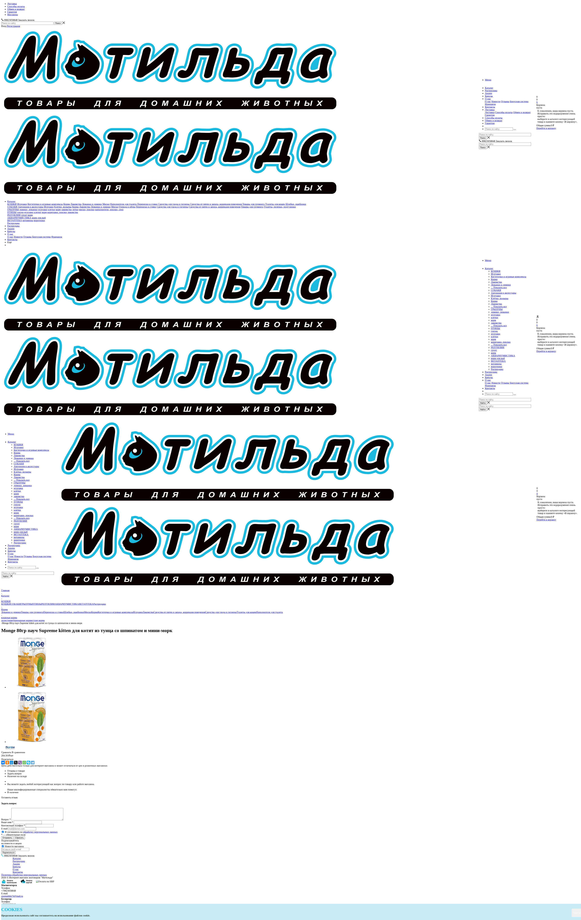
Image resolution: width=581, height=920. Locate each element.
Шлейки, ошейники (296, 204)
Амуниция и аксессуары (30, 207)
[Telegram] (32, 762)
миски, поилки (86, 209)
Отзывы (505, 101)
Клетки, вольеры (63, 207)
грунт (24, 215)
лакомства (66, 209)
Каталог (11, 201)
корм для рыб (39, 217)
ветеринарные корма (21, 620)
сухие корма (38, 620)
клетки (51, 209)
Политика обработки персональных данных (24, 875)
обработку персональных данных (40, 832)
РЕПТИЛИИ (14, 215)
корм (58, 209)
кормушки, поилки (57, 212)
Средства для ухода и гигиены (174, 204)
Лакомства (76, 204)
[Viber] (20, 762)
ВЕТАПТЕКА (14, 220)
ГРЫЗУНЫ (13, 209)
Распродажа (13, 223)
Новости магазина (14, 846)
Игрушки (22, 204)
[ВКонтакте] (3, 762)
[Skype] (28, 762)
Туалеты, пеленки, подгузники (280, 207)
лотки (75, 209)
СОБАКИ (12, 207)
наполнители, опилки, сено (109, 209)
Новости (495, 101)
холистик (6, 620)
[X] (16, 762)
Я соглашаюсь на (31, 832)
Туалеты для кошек (275, 204)
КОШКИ (12, 204)
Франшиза (490, 104)
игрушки (42, 209)
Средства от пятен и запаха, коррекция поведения (216, 204)
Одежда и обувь (127, 207)
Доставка (489, 112)
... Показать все (499, 287)
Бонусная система (519, 101)
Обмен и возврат (522, 112)
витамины (28, 220)
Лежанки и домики (92, 204)
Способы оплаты (504, 112)
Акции (10, 228)
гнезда (20, 212)
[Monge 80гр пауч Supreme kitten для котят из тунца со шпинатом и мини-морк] (33, 687)
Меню (488, 80)
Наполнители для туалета (123, 204)
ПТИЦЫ (11, 212)
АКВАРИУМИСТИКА (19, 217)
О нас (488, 101)
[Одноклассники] (7, 762)
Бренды (11, 231)
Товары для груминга (253, 204)
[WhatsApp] (24, 762)
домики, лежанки (29, 209)
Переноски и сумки (147, 204)
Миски (106, 204)
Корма (66, 204)
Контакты (12, 239)
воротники (39, 220)
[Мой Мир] (11, 762)
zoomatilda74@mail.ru (12, 896)
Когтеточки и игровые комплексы (45, 204)
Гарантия (489, 115)
